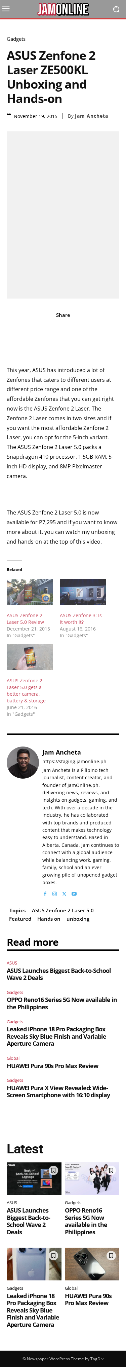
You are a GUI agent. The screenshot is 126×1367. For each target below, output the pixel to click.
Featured (20, 918)
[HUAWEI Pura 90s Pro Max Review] (92, 1264)
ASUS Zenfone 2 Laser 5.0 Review (25, 618)
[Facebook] (44, 892)
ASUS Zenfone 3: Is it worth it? (81, 618)
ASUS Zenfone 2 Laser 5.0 (63, 910)
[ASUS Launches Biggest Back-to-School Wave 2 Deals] (34, 1178)
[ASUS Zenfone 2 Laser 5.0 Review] (30, 592)
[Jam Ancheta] (23, 822)
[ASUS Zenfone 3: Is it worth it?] (83, 592)
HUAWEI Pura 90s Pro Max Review (52, 1066)
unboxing (78, 918)
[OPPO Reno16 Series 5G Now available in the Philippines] (92, 1178)
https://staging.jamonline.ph (74, 762)
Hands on (48, 918)
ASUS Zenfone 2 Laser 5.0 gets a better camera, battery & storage (26, 690)
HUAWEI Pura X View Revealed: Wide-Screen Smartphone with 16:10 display (58, 1091)
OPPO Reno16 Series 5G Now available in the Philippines (62, 1003)
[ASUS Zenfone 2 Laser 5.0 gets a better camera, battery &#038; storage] (30, 657)
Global (13, 1058)
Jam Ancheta (91, 116)
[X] (64, 892)
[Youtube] (74, 892)
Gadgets (16, 38)
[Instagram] (54, 892)
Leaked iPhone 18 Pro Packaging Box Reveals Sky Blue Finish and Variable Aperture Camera (56, 1036)
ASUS (12, 963)
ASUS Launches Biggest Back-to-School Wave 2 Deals (59, 974)
